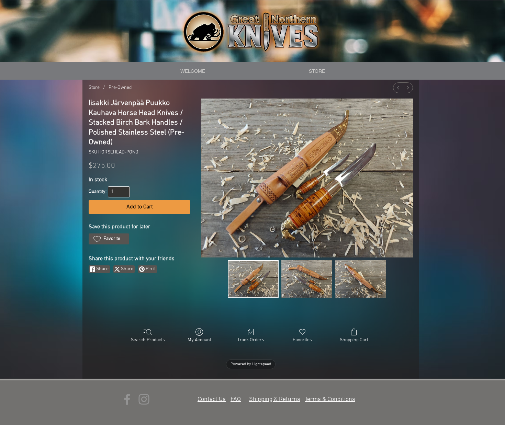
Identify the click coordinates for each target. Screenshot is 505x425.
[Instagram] (144, 399)
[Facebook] (127, 399)
